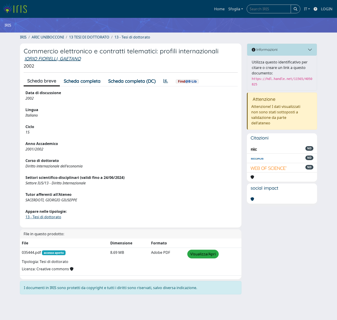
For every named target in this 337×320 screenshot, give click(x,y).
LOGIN (326, 8)
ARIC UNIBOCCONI (48, 37)
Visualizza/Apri (203, 254)
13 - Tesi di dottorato (132, 37)
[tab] (166, 81)
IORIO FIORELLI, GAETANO (53, 58)
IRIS (23, 37)
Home (219, 8)
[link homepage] (16, 9)
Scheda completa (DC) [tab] (132, 81)
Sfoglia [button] (234, 8)
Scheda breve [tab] (41, 81)
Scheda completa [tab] (82, 81)
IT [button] (305, 8)
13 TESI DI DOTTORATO (89, 37)
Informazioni (266, 49)
